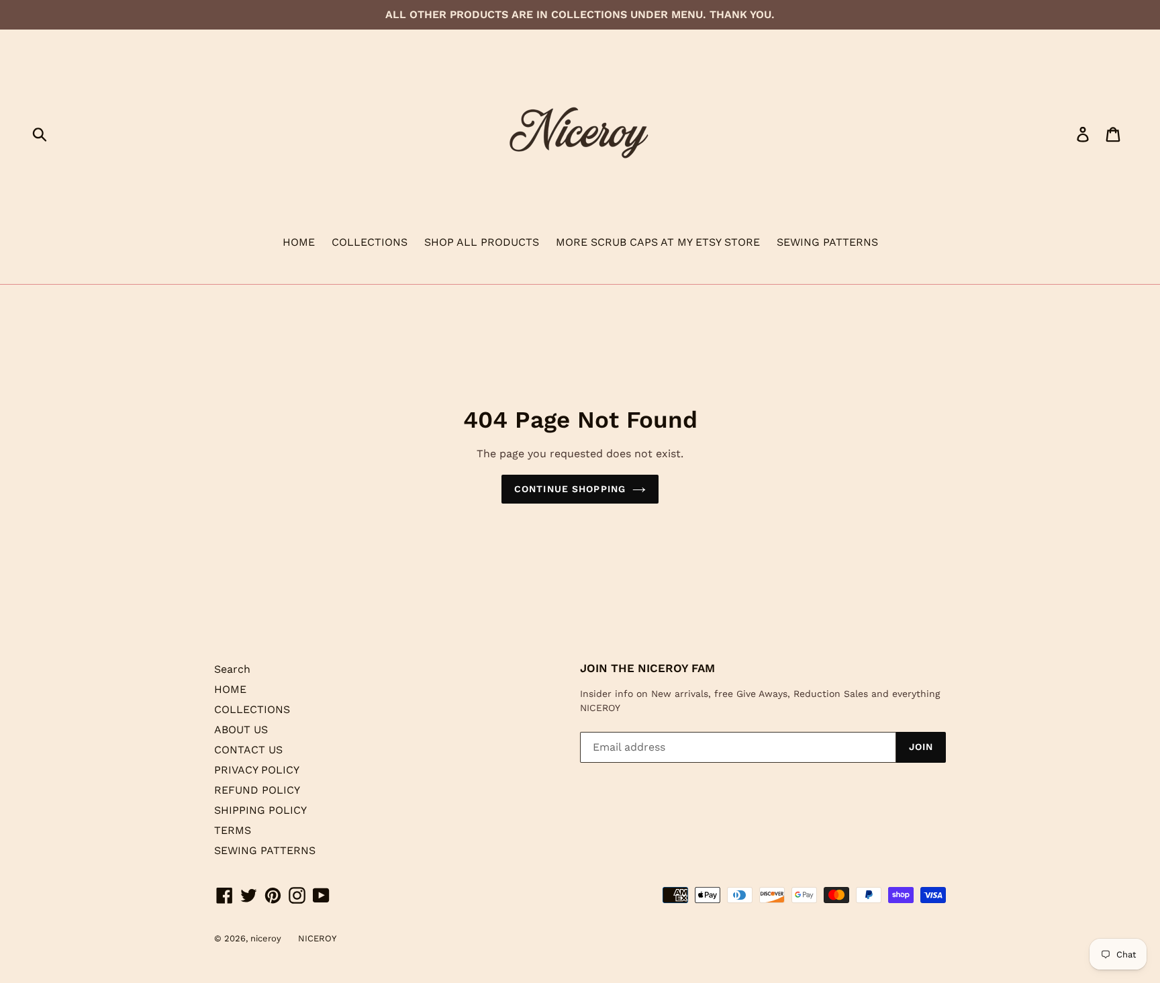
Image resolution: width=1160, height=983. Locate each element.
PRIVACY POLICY (256, 769)
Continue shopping (570, 488)
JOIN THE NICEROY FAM (647, 668)
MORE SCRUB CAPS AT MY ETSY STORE (658, 242)
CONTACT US (248, 749)
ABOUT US (241, 729)
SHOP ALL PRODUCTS (481, 242)
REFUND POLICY (257, 790)
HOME (299, 242)
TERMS (232, 830)
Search (232, 669)
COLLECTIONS (369, 242)
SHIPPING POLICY (260, 810)
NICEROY (317, 938)
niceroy (265, 938)
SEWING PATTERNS (827, 242)
